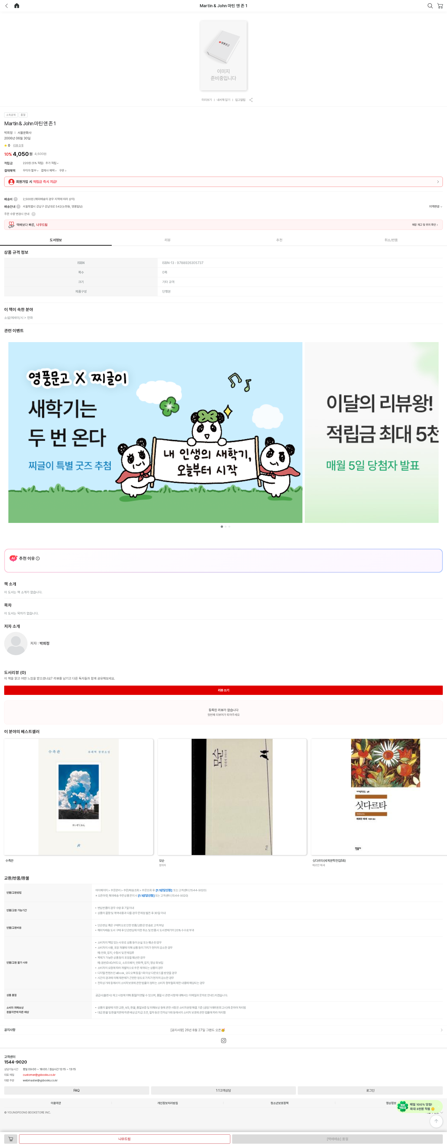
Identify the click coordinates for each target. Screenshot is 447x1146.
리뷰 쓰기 (223, 690)
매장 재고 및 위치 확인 (424, 224)
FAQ (77, 1090)
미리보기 (207, 100)
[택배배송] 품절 (337, 1139)
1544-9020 (15, 1062)
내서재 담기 (223, 100)
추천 (279, 240)
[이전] (6, 6)
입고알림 (240, 100)
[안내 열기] (16, 199)
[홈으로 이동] (17, 6)
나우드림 (125, 1139)
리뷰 (168, 240)
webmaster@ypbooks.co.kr (40, 1080)
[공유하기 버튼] (251, 99)
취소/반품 (391, 240)
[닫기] (430, 6)
